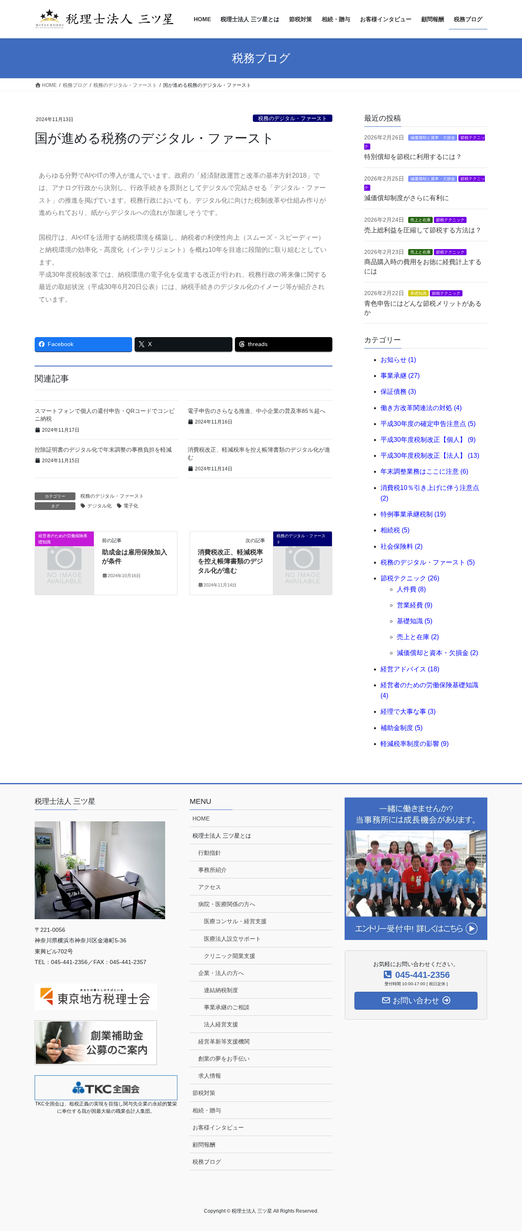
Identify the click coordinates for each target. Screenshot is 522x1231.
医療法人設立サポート (232, 938)
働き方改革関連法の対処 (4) (421, 407)
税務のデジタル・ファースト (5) (427, 562)
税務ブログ (206, 1161)
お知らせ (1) (398, 359)
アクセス (209, 887)
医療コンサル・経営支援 (235, 921)
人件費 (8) (411, 589)
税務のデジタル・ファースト (292, 118)
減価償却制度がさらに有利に (406, 197)
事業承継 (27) (400, 375)
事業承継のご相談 (227, 1007)
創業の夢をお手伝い (224, 1058)
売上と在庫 (420, 220)
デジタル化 (99, 506)
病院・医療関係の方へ (226, 904)
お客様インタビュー (218, 1127)
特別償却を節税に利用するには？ (413, 156)
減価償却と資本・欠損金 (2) (437, 652)
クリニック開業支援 (229, 956)
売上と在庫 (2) (418, 636)
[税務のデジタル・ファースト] (302, 548)
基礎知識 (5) (414, 621)
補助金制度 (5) (401, 727)
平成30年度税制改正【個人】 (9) (428, 439)
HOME (201, 818)
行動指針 (209, 852)
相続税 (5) (394, 530)
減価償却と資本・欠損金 (432, 137)
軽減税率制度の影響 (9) (414, 743)
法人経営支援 (221, 1024)
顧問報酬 (203, 1144)
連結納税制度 (221, 990)
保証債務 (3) (398, 391)
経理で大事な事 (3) (408, 711)
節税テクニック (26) (409, 578)
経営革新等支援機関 (224, 1041)
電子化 (131, 506)
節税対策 (203, 1093)
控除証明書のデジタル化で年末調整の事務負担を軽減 (103, 449)
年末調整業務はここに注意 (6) (424, 471)
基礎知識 (418, 293)
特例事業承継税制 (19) (413, 514)
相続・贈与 (206, 1110)
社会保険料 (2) (401, 546)
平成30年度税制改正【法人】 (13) (429, 455)
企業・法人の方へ (221, 973)
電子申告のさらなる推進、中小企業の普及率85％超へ (256, 411)
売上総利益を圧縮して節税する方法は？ (423, 230)
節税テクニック (450, 220)
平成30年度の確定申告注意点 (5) (428, 423)
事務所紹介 (212, 870)
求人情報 (209, 1075)
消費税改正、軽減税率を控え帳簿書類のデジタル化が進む (230, 561)
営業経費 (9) (414, 605)
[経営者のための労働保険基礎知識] (64, 548)
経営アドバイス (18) (409, 669)
